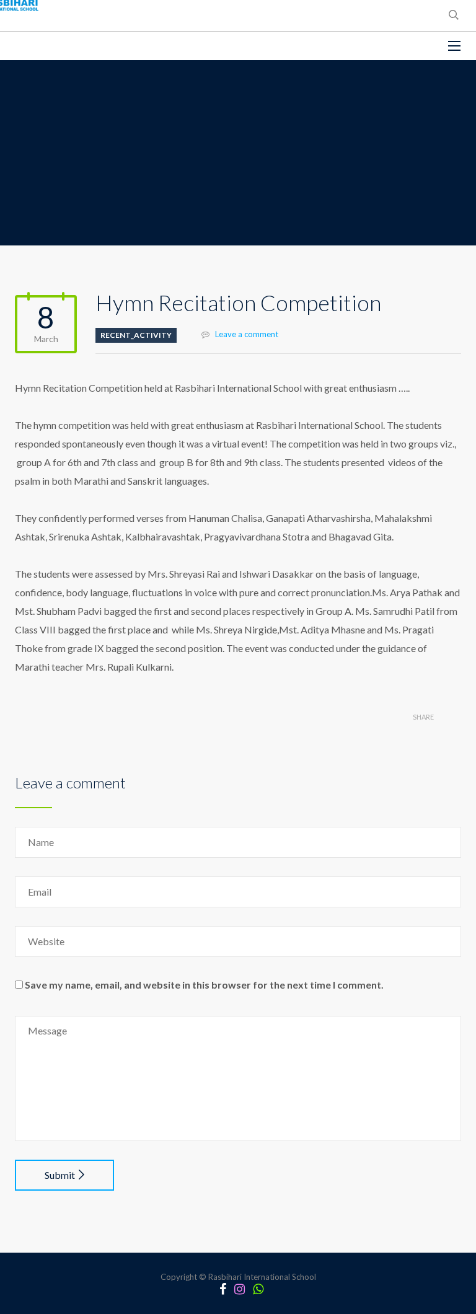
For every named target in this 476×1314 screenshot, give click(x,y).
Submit (60, 1175)
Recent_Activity (136, 335)
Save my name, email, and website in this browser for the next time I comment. (204, 984)
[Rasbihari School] (67, 46)
